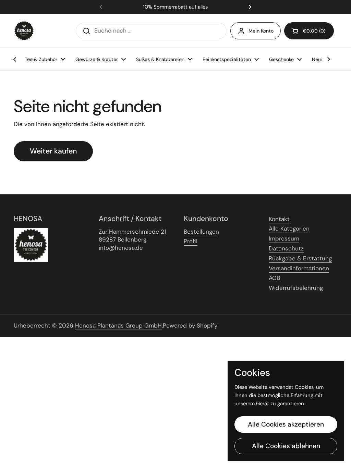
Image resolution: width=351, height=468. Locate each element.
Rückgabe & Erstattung (300, 258)
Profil (190, 241)
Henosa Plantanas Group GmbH (118, 325)
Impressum (284, 238)
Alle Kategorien (289, 228)
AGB (274, 278)
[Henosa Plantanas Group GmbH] (24, 31)
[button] (309, 30)
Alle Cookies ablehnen (286, 446)
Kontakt (279, 219)
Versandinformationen (299, 268)
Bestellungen (201, 231)
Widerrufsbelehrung (296, 288)
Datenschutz (286, 248)
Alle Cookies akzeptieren (286, 424)
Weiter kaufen (53, 151)
